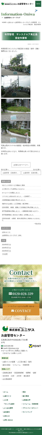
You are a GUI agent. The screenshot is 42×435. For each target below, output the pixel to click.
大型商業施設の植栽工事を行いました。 (14, 200)
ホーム (5, 392)
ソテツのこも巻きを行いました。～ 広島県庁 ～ (17, 196)
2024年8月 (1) (6, 244)
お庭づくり (7, 396)
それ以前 (5, 254)
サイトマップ (27, 412)
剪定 (24, 392)
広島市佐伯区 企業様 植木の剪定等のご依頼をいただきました (21, 219)
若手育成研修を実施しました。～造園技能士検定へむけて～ (20, 211)
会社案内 (6, 412)
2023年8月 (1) (6, 251)
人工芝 (5, 400)
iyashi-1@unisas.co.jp (11, 348)
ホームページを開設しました (11, 192)
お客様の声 (26, 400)
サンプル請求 (9, 404)
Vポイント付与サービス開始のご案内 (13, 185)
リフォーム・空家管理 (30, 404)
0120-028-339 (8, 346)
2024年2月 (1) (6, 247)
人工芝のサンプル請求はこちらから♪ (13, 189)
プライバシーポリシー (30, 408)
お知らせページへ (21, 165)
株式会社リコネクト (28, 432)
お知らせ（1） (6, 232)
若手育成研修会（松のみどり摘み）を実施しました (18, 215)
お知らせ (6, 416)
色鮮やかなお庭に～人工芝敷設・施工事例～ (15, 203)
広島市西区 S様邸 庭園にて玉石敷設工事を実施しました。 (21, 207)
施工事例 (26, 396)
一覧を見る (37, 223)
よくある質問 (8, 408)
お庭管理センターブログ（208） (12, 235)
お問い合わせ (8, 420)
